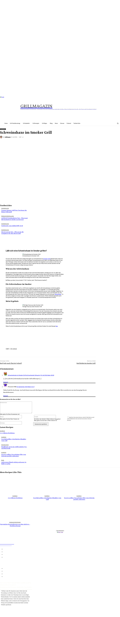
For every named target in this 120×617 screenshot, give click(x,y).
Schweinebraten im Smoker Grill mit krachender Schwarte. (24, 375)
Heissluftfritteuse (15, 522)
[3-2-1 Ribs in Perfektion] (15, 484)
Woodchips (58, 294)
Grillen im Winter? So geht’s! (8, 585)
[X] (99, 140)
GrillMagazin (8, 137)
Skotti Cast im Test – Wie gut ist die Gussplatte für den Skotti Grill (12, 232)
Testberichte (5, 208)
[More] (117, 140)
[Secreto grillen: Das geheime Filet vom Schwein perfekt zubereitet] (79, 484)
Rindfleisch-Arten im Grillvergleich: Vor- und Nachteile (14, 447)
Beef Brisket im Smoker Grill (86, 363)
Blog (2, 460)
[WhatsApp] (111, 140)
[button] (117, 123)
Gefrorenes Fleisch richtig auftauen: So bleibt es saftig (13, 463)
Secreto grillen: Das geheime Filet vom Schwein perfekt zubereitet (13, 455)
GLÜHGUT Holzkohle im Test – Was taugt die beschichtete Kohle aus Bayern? (14, 218)
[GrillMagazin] (1, 137)
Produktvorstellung (7, 215)
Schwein (2, 129)
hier (57, 326)
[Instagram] (97, 124)
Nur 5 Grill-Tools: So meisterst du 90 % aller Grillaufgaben (16, 589)
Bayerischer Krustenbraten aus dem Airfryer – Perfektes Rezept (15, 525)
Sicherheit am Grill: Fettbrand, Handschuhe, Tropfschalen (16, 587)
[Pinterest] (102, 124)
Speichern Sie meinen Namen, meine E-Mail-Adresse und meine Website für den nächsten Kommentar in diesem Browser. (80, 419)
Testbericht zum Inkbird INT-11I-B (12, 226)
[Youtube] (112, 124)
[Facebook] (92, 124)
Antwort (5, 382)
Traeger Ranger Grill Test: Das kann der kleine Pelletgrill (14, 211)
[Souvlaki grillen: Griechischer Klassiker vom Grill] (47, 484)
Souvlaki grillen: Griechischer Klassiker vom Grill (13, 439)
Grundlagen (5, 444)
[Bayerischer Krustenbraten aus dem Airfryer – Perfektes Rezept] (15, 511)
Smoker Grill (46, 258)
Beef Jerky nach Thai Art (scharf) (11, 363)
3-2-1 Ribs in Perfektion (7, 433)
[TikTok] (107, 124)
